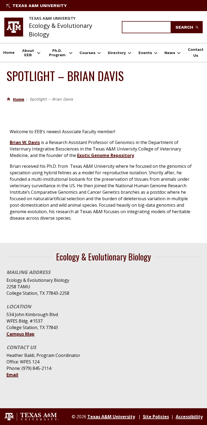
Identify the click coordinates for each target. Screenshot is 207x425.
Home (9, 52)
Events (145, 53)
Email (12, 375)
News (169, 53)
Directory (117, 53)
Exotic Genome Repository (105, 155)
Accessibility (189, 417)
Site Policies (156, 417)
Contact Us (195, 52)
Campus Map (20, 334)
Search (185, 27)
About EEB (28, 52)
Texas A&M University (39, 5)
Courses (87, 53)
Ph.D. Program (57, 52)
